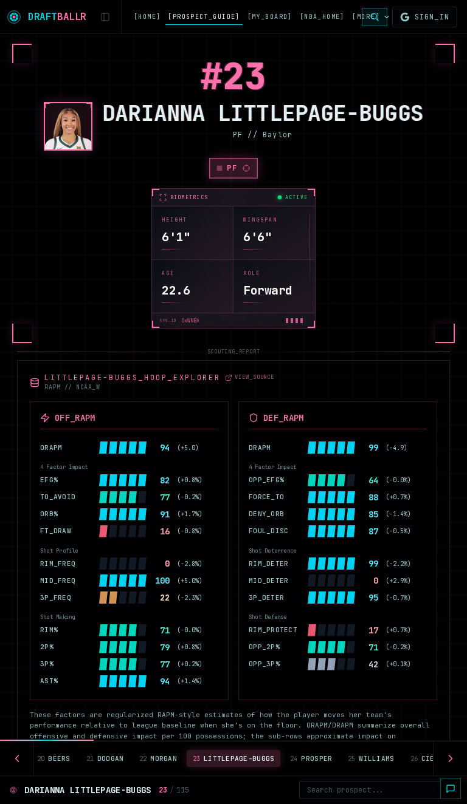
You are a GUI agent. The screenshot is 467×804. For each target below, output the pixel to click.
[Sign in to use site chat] (450, 788)
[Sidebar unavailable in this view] (105, 17)
